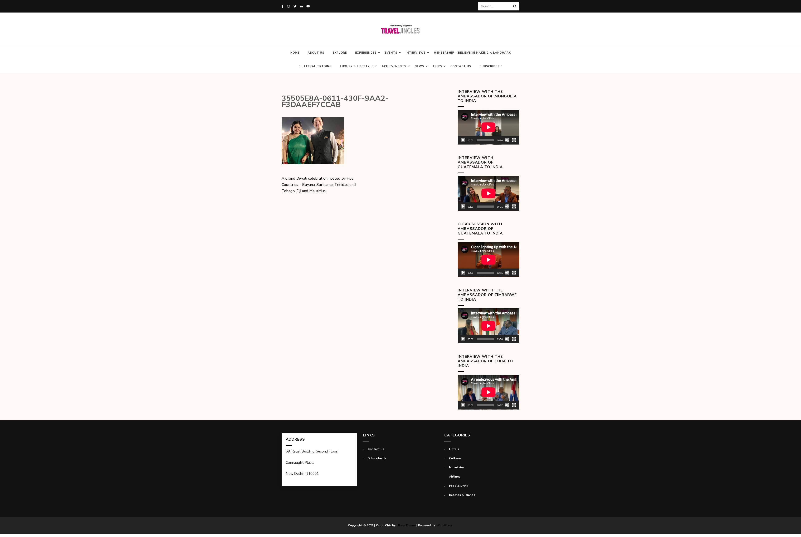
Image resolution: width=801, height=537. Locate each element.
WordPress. (445, 525)
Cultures (455, 458)
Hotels (454, 449)
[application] (488, 127)
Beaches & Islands (462, 495)
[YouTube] (308, 6)
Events (391, 53)
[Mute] (507, 140)
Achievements (394, 66)
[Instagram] (288, 6)
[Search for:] (497, 6)
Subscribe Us (491, 66)
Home (294, 53)
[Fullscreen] (514, 140)
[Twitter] (294, 6)
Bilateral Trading (315, 66)
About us (316, 53)
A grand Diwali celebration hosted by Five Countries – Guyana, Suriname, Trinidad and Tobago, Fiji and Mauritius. (319, 184)
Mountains (456, 467)
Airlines (454, 477)
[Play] (463, 140)
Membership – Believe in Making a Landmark (472, 53)
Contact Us (460, 66)
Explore (340, 53)
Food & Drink (458, 486)
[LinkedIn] (301, 6)
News (419, 66)
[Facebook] (282, 6)
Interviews (416, 53)
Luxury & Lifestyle (356, 66)
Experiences (366, 53)
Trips (437, 66)
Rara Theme (407, 525)
